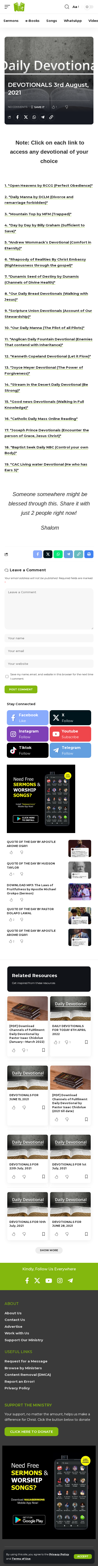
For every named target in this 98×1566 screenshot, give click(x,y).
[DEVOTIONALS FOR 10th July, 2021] (27, 1204)
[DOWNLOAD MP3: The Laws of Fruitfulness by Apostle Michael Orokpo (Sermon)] (79, 891)
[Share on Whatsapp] (34, 117)
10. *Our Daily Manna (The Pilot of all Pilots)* (45, 328)
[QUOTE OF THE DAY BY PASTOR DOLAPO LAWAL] (79, 915)
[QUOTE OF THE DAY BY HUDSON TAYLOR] (79, 870)
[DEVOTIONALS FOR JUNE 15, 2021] (27, 1078)
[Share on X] (26, 117)
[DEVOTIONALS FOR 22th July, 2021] (27, 1147)
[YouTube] (48, 1281)
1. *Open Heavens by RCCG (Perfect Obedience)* (49, 185)
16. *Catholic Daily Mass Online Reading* (41, 419)
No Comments (17, 107)
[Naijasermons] (19, 7)
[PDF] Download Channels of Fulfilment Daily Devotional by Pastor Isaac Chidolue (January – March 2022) (26, 1034)
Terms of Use (21, 1558)
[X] (70, 717)
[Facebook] (28, 717)
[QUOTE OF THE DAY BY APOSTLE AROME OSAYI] (79, 848)
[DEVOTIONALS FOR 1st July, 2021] (70, 1147)
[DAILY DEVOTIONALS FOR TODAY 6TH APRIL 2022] (70, 1008)
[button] (83, 1556)
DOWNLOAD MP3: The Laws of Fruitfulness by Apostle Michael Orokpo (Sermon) (31, 889)
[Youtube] (70, 734)
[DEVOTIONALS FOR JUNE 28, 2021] (70, 1204)
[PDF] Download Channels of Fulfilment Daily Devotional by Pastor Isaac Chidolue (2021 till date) (69, 1103)
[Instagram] (28, 734)
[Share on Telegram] (42, 117)
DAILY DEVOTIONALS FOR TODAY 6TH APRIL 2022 (69, 1030)
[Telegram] (70, 750)
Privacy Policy (59, 1554)
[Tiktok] (28, 750)
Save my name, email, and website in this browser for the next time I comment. (51, 676)
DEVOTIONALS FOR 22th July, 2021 (24, 1166)
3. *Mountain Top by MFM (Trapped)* (38, 214)
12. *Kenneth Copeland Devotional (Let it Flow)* (48, 356)
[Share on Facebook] (17, 117)
